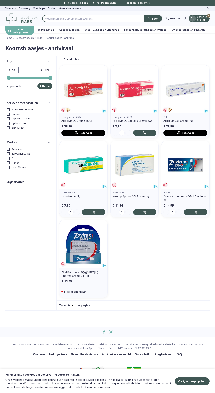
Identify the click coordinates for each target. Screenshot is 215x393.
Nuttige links (58, 354)
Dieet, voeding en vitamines (102, 29)
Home (8, 37)
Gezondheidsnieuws (70, 8)
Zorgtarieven (164, 354)
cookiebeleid (103, 387)
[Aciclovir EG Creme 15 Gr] (83, 89)
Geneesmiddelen (69, 29)
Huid (39, 37)
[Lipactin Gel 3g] (83, 165)
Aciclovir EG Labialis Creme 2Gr (132, 121)
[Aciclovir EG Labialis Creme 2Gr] (135, 89)
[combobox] (93, 18)
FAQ (179, 354)
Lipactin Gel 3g (70, 196)
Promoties (47, 29)
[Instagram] (111, 332)
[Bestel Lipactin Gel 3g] (93, 212)
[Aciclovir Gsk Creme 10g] (185, 89)
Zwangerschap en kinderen (188, 29)
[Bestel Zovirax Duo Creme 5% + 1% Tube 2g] (195, 212)
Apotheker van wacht (116, 354)
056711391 (116, 344)
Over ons (39, 354)
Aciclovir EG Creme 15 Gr (76, 121)
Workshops (39, 8)
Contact (52, 8)
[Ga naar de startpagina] (22, 18)
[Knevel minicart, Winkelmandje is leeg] (193, 18)
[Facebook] (103, 332)
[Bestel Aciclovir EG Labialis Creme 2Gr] (145, 133)
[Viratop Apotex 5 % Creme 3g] (135, 165)
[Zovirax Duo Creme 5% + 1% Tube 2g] (185, 165)
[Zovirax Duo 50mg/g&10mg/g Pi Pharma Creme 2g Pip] (83, 244)
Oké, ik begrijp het (192, 381)
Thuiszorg (24, 8)
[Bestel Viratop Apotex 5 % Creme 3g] (145, 212)
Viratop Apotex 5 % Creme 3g (131, 196)
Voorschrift (143, 354)
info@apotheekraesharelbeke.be (157, 344)
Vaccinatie (10, 8)
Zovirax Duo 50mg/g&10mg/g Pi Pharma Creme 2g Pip (81, 274)
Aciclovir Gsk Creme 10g (178, 121)
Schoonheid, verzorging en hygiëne (145, 29)
